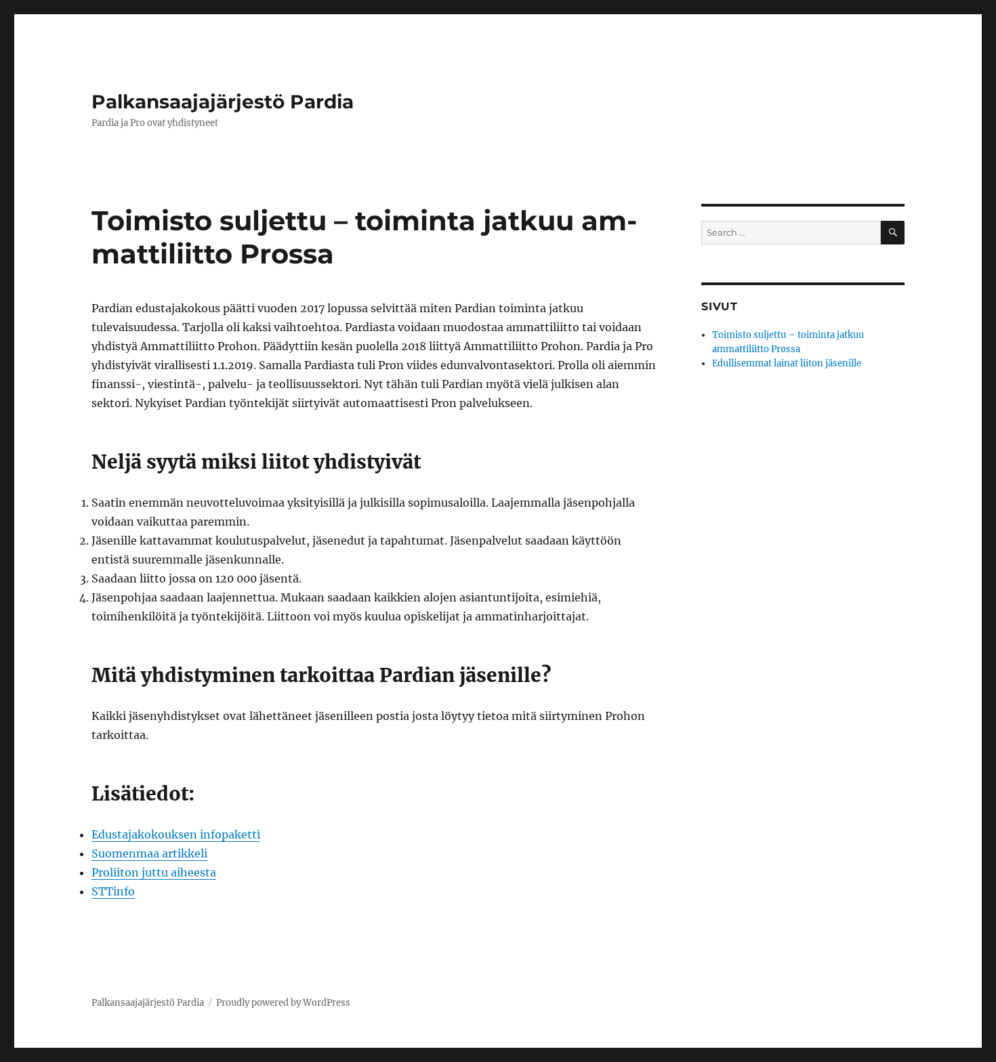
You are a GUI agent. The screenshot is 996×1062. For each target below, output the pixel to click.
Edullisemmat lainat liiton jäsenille (786, 363)
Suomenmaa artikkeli (149, 853)
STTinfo (113, 891)
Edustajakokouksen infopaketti (175, 834)
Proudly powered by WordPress (283, 1002)
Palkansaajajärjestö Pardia (222, 101)
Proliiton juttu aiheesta (153, 872)
